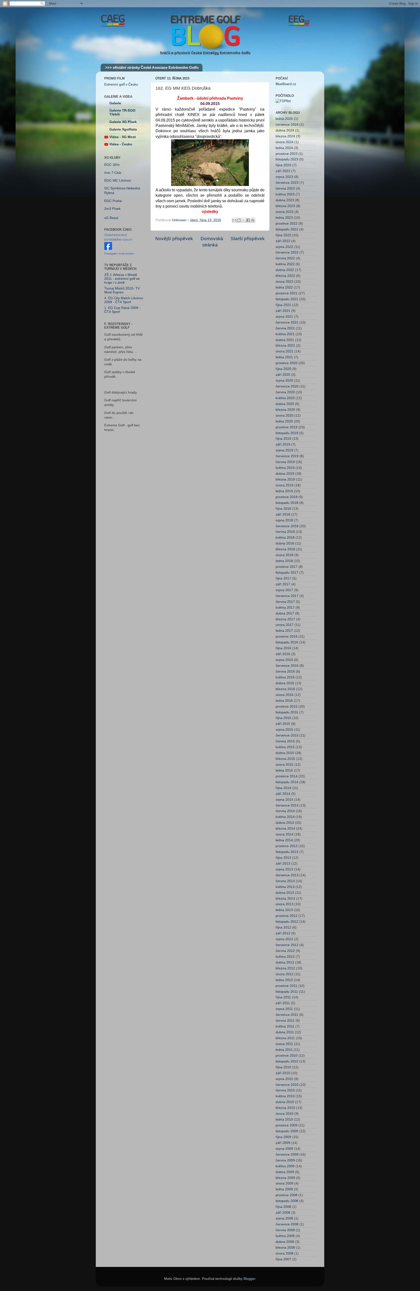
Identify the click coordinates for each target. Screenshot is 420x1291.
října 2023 (283, 165)
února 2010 (284, 1113)
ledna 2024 (284, 148)
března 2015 (285, 759)
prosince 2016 (287, 636)
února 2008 (284, 1253)
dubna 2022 (285, 270)
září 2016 (283, 654)
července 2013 (287, 875)
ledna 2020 (284, 421)
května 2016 (285, 677)
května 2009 (285, 1166)
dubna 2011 (285, 1032)
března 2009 (285, 1178)
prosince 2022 (287, 223)
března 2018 (285, 549)
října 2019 (283, 438)
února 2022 (284, 281)
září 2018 (283, 514)
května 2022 (285, 264)
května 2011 (285, 1026)
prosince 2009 (287, 1125)
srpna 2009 (284, 1148)
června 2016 (285, 671)
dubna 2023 (285, 200)
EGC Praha (113, 201)
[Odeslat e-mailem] (234, 220)
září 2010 (283, 1073)
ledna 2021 (284, 357)
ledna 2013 (284, 910)
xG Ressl (111, 218)
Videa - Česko (120, 144)
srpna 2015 (284, 729)
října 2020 (283, 369)
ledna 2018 (284, 561)
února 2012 (284, 974)
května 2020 (285, 398)
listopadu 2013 (287, 852)
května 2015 (285, 747)
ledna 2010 (284, 1119)
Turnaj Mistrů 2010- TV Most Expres (122, 290)
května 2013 (285, 887)
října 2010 (283, 1067)
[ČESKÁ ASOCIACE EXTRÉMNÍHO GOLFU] (108, 249)
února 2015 (284, 764)
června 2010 (285, 1090)
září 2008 (283, 1212)
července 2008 (287, 1224)
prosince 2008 (287, 1195)
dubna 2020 (285, 404)
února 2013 (284, 904)
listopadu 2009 (287, 1131)
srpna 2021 (284, 316)
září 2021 (283, 311)
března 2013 (285, 898)
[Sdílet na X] (243, 220)
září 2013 (283, 863)
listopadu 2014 (287, 782)
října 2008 (283, 1207)
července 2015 (287, 735)
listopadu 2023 (287, 159)
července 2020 (287, 386)
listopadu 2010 (287, 1061)
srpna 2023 (284, 177)
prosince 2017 (287, 567)
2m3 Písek (112, 209)
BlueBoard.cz (286, 84)
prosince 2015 (287, 706)
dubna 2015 (285, 753)
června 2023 (285, 188)
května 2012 (285, 956)
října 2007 (283, 1259)
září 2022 (283, 241)
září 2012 (283, 933)
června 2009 (285, 1160)
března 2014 (285, 828)
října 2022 (283, 235)
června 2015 (285, 741)
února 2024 (284, 142)
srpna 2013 (284, 869)
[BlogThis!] (238, 220)
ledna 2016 (284, 701)
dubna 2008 (285, 1242)
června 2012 (285, 951)
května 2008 (285, 1236)
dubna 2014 (285, 823)
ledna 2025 (284, 119)
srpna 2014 (284, 799)
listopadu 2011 (287, 991)
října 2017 (283, 578)
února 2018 (284, 555)
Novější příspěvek (174, 238)
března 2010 (285, 1108)
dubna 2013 (285, 893)
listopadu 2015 (287, 712)
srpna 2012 (284, 939)
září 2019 (283, 444)
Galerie (115, 103)
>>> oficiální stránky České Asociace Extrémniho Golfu (152, 67)
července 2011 (287, 1015)
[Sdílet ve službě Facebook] (248, 220)
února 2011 (284, 1044)
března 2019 (285, 479)
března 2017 (285, 619)
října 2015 (283, 718)
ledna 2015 (284, 770)
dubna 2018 (285, 543)
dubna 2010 (285, 1102)
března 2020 (285, 410)
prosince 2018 (287, 497)
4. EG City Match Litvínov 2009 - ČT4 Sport (123, 300)
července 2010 (287, 1085)
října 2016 (283, 648)
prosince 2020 (287, 363)
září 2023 (283, 171)
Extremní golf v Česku (121, 84)
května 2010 (285, 1096)
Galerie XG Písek (123, 122)
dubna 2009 (285, 1172)
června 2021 (285, 328)
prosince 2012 (287, 916)
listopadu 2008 (287, 1201)
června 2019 (285, 462)
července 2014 (287, 805)
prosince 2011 (286, 986)
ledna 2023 (284, 218)
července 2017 (287, 596)
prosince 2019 (287, 427)
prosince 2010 (287, 1055)
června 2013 (285, 881)
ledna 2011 (284, 1050)
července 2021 (287, 322)
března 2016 (285, 689)
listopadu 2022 (287, 229)
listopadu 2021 (287, 299)
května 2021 (285, 334)
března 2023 (285, 206)
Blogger (249, 1279)
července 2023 (287, 182)
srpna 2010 (284, 1079)
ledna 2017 (284, 630)
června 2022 (285, 258)
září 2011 (283, 1003)
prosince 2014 (287, 776)
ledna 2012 (284, 980)
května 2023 (285, 194)
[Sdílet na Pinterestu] (252, 220)
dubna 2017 (285, 613)
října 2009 (283, 1137)
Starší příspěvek (248, 238)
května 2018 (285, 537)
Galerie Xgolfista (123, 129)
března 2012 (285, 968)
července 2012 (287, 945)
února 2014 (284, 834)
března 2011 (285, 1038)
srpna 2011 (284, 1009)
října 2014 (283, 788)
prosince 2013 (287, 846)
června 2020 (285, 392)
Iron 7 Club (112, 173)
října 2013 (283, 858)
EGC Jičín (112, 165)
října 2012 (283, 927)
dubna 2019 (285, 473)
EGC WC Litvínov (117, 180)
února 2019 (284, 485)
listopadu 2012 (287, 921)
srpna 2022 (284, 247)
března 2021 (285, 345)
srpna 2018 (284, 520)
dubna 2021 (285, 340)
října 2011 (283, 997)
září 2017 (283, 584)
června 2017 (285, 602)
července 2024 (287, 124)
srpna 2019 (284, 450)
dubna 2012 (285, 962)
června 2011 (285, 1020)
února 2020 (284, 415)
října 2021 (283, 305)
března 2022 (285, 276)
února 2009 (284, 1183)
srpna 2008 (284, 1218)
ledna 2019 (284, 491)
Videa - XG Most (122, 137)
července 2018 (287, 526)
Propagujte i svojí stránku (119, 253)
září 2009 (283, 1143)
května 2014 (285, 817)
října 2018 (283, 508)
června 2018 (285, 532)
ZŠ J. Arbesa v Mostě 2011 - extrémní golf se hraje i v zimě (122, 278)
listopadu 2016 (287, 642)
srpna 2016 (284, 660)
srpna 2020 (284, 380)
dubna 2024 (285, 130)
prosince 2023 (287, 154)
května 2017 (285, 607)
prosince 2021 (287, 293)
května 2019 (285, 468)
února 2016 (284, 695)
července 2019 (287, 456)
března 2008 (285, 1247)
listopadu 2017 (287, 572)
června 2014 (285, 811)
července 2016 (287, 665)
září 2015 (283, 724)
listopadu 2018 (287, 503)
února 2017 (284, 625)
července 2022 (287, 252)
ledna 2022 (284, 287)
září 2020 (283, 375)
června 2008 (285, 1230)
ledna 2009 (284, 1189)
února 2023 (284, 212)
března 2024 (285, 136)
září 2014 (283, 794)
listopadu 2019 (287, 433)
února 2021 (284, 351)
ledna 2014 (284, 840)
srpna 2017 (284, 590)
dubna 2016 (285, 683)
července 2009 (287, 1154)
